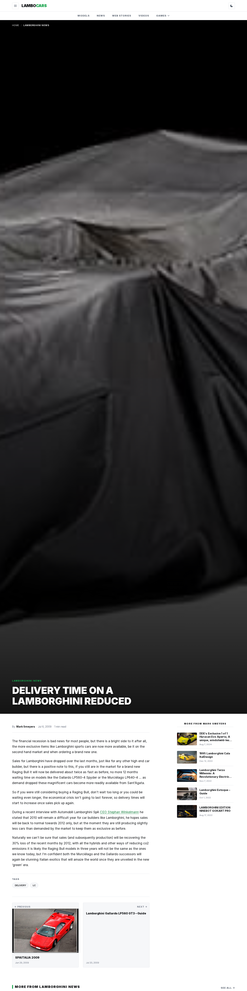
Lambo (34, 5)
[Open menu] (15, 6)
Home (15, 25)
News (101, 15)
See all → (228, 987)
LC (34, 885)
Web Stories (121, 15)
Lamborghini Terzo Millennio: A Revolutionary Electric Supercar (214, 775)
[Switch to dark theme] (231, 6)
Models (83, 15)
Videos (144, 15)
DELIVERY (20, 885)
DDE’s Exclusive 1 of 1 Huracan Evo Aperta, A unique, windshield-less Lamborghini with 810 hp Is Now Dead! (216, 740)
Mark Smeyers (25, 726)
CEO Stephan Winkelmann (119, 812)
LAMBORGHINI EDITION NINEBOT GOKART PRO (215, 809)
